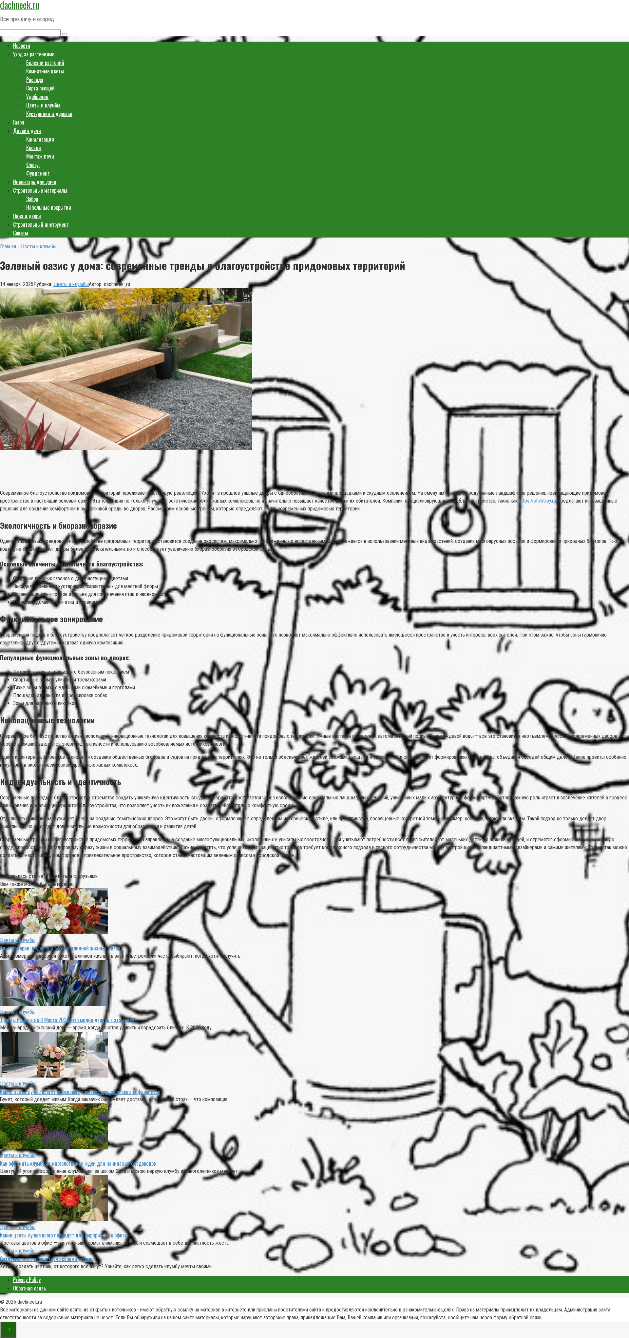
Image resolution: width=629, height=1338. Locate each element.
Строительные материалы (40, 190)
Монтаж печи (40, 156)
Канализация (40, 139)
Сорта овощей (40, 88)
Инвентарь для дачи (34, 182)
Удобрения (37, 97)
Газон (18, 122)
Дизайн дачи (27, 131)
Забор (32, 199)
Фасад (33, 165)
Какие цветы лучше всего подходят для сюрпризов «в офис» (63, 1235)
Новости (21, 45)
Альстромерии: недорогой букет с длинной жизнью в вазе (60, 948)
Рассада (34, 80)
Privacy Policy (27, 1280)
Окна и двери (27, 216)
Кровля (33, 148)
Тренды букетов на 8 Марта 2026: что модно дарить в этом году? (68, 1020)
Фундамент (38, 173)
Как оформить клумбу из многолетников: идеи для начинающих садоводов (78, 1163)
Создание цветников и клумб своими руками (46, 1259)
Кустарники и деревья (49, 114)
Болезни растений (45, 63)
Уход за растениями (34, 54)
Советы (20, 233)
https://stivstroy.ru (537, 501)
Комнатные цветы (45, 71)
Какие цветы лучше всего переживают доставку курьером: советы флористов (80, 1092)
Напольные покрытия (48, 207)
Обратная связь (29, 1288)
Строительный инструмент (41, 224)
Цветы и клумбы (43, 105)
